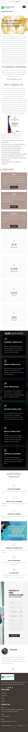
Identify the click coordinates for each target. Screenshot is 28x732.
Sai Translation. (14, 725)
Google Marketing (14, 561)
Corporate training (14, 514)
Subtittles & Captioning (14, 502)
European (14, 214)
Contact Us (4, 695)
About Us (4, 693)
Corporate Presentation (14, 548)
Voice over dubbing (14, 489)
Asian (14, 194)
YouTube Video (14, 573)
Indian (14, 174)
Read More (14, 187)
